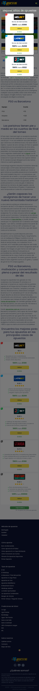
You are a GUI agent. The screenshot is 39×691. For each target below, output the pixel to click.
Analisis (19, 32)
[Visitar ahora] (19, 17)
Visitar (19, 29)
